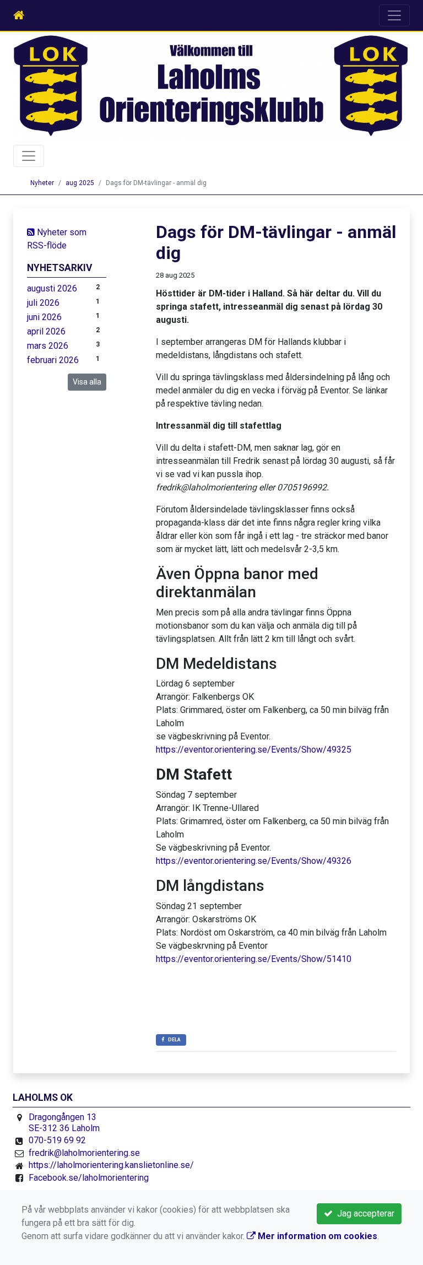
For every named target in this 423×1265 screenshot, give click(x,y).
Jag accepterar (363, 1213)
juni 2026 (44, 317)
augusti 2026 (52, 288)
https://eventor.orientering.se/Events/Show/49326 (253, 861)
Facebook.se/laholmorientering (89, 1177)
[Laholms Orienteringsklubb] (211, 86)
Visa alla (87, 381)
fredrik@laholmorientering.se (84, 1153)
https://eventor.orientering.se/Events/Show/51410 (253, 959)
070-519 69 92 (57, 1140)
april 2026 (46, 331)
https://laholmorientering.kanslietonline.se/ (111, 1165)
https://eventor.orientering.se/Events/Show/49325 (253, 749)
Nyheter (42, 183)
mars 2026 (47, 345)
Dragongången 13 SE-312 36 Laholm (64, 1122)
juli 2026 (43, 303)
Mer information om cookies (316, 1236)
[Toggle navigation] (394, 15)
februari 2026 (53, 360)
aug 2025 (80, 183)
